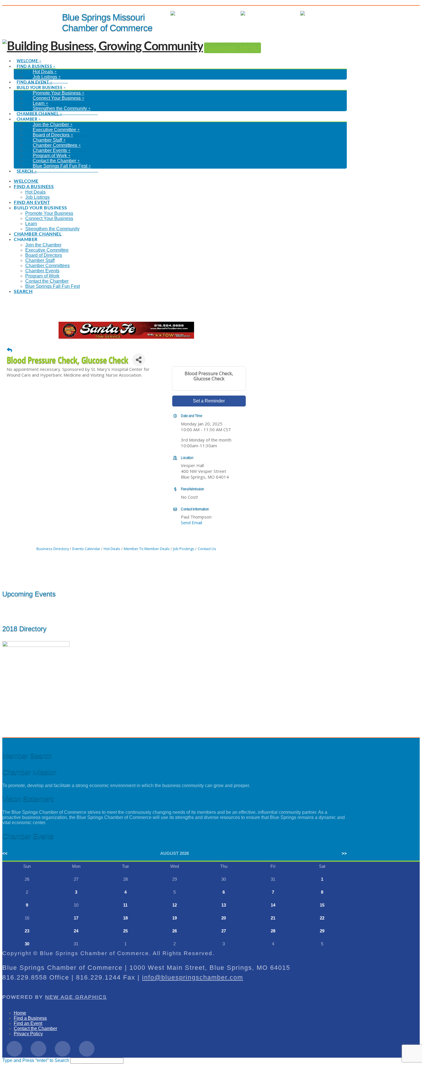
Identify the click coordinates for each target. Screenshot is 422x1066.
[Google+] (62, 1049)
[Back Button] (9, 349)
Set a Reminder (209, 400)
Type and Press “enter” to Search (35, 1060)
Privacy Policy (28, 1033)
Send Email (191, 522)
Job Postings (183, 548)
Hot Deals (336, 13)
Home (20, 1013)
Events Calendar (86, 548)
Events (287, 13)
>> (344, 853)
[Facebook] (14, 1049)
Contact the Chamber (35, 1028)
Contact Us (207, 548)
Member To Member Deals (147, 548)
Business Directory (52, 548)
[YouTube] (86, 1049)
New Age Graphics (76, 997)
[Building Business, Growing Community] (102, 47)
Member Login (220, 13)
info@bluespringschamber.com (192, 977)
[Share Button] (138, 359)
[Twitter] (38, 1049)
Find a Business (30, 1018)
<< (4, 853)
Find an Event (28, 1023)
